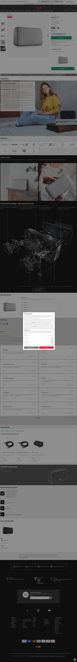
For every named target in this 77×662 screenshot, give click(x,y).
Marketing (26, 340)
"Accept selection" (27, 329)
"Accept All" (35, 325)
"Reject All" (34, 322)
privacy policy (47, 332)
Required (26, 335)
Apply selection (31, 347)
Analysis (26, 337)
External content (27, 345)
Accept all (46, 347)
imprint (25, 333)
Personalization (27, 342)
